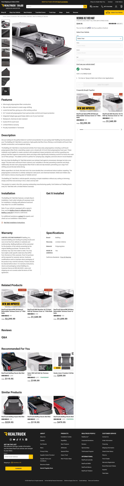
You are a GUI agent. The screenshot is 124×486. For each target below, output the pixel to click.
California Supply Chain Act (71, 480)
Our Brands (43, 444)
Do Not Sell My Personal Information (54, 480)
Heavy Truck (64, 455)
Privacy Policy (44, 451)
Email (6, 453)
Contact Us (105, 437)
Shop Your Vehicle (15, 12)
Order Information (107, 440)
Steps (61, 12)
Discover (75, 12)
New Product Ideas (66, 458)
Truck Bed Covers (40, 12)
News (41, 447)
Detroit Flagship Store (46, 468)
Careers (42, 440)
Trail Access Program (87, 451)
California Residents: (58, 257)
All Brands (64, 447)
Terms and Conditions (93, 480)
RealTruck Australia (87, 460)
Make (78, 42)
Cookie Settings (83, 480)
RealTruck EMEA (86, 463)
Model (78, 50)
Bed (77, 57)
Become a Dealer (45, 464)
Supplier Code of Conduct (47, 455)
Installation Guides (66, 437)
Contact (110, 2)
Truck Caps (52, 12)
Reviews (84, 444)
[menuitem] (3, 12)
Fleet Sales (105, 473)
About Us (42, 437)
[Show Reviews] (116, 23)
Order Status (119, 2)
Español (104, 469)
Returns (104, 455)
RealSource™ (85, 437)
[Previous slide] (78, 129)
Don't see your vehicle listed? (86, 64)
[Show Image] (5, 23)
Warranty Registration (108, 462)
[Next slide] (121, 129)
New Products (28, 12)
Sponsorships (85, 447)
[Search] (85, 6)
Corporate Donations (87, 440)
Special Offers (65, 451)
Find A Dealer (106, 458)
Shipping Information (108, 447)
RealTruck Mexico (86, 467)
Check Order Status (107, 451)
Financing (105, 444)
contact (20, 216)
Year (78, 35)
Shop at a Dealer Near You (97, 2)
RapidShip (64, 440)
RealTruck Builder (63, 2)
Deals (67, 12)
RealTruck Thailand (87, 471)
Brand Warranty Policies (109, 466)
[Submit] (31, 457)
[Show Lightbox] (42, 42)
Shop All (3, 12)
